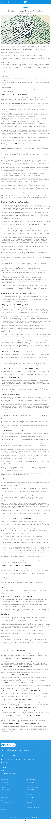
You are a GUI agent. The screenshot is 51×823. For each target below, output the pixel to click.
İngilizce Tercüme (5, 782)
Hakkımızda (3, 809)
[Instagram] (6, 755)
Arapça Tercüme (5, 789)
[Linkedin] (10, 755)
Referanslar (3, 812)
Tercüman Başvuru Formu (7, 802)
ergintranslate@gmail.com (36, 590)
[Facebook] (2, 755)
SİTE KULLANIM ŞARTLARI (31, 805)
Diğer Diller (3, 794)
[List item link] (25, 759)
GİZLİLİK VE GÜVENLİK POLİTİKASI (33, 807)
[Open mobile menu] (1, 2)
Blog (2, 800)
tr (44, 1)
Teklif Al (6, 1)
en (48, 1)
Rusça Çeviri (4, 787)
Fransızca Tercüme (5, 792)
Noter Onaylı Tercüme (31, 785)
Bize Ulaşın (3, 805)
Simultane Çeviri (30, 792)
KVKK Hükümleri (30, 802)
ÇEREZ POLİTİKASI (30, 800)
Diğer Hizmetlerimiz (30, 794)
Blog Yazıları (25, 7)
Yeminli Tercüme (30, 782)
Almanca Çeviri (4, 785)
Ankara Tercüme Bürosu (32, 787)
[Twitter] (14, 755)
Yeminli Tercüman (30, 789)
